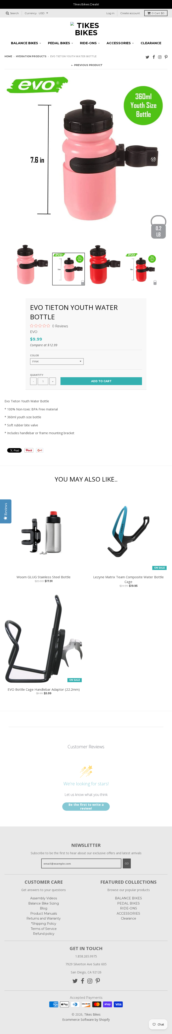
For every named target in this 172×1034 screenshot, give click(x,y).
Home (8, 56)
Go (127, 863)
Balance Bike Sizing (43, 903)
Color (34, 355)
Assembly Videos (43, 898)
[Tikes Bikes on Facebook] (154, 57)
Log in (110, 13)
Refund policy (43, 934)
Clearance (151, 43)
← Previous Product (87, 65)
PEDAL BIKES (59, 43)
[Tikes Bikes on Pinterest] (166, 57)
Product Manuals (43, 913)
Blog (43, 908)
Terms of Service (44, 929)
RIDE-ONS (88, 43)
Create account (130, 13)
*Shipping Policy (43, 924)
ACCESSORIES (119, 43)
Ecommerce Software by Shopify (86, 1019)
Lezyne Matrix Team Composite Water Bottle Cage (128, 579)
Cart (158, 13)
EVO (33, 332)
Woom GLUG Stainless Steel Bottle (44, 577)
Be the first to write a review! (86, 806)
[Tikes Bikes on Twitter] (147, 57)
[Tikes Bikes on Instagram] (159, 57)
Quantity (36, 375)
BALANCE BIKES (24, 43)
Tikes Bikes (92, 1014)
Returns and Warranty (43, 918)
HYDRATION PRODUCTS (31, 56)
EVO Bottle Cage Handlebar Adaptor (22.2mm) (44, 689)
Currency (31, 13)
